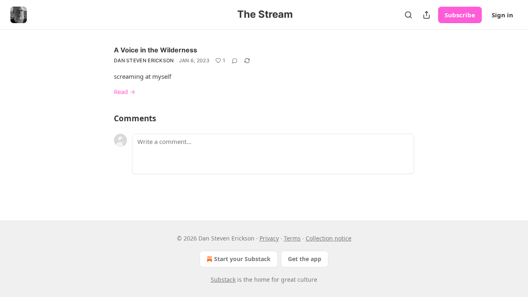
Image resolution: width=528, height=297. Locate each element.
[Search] (408, 15)
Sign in (502, 15)
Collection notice (328, 238)
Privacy (269, 238)
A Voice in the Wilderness (155, 50)
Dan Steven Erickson (144, 60)
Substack (223, 279)
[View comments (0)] (234, 61)
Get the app (304, 259)
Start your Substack (242, 259)
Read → (124, 91)
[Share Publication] (426, 15)
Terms (292, 238)
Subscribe (460, 15)
